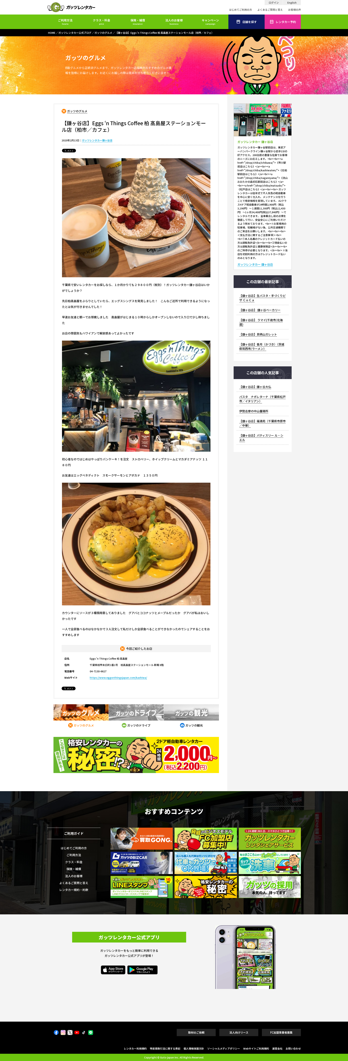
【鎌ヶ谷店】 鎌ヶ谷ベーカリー (260, 310)
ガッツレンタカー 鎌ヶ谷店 (255, 264)
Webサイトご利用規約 (256, 1048)
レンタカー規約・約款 (73, 890)
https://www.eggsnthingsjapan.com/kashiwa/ (118, 677)
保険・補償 (137, 21)
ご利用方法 (65, 21)
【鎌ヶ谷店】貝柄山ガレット (258, 334)
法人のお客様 (174, 21)
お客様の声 (294, 9)
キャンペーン (210, 21)
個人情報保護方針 (194, 1048)
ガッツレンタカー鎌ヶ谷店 (97, 140)
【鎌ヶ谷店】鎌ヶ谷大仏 (255, 387)
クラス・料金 (101, 21)
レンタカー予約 (286, 22)
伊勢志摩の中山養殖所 (253, 411)
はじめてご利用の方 (240, 9)
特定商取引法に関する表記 (165, 1048)
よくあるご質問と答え (270, 9)
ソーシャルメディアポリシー (223, 1048)
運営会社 (277, 1048)
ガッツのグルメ (77, 111)
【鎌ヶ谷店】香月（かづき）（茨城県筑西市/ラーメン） (261, 346)
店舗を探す (249, 22)
